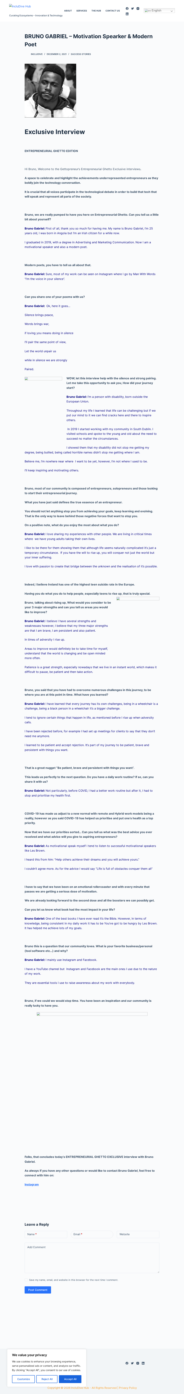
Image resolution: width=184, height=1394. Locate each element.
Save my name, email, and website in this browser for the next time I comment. (73, 1279)
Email (77, 1234)
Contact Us (112, 10)
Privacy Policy (128, 1388)
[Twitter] (132, 8)
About (68, 10)
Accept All (70, 1379)
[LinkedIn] (127, 14)
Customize (23, 1379)
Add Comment (36, 1247)
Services (81, 10)
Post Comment (37, 1290)
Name (32, 1234)
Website (124, 1234)
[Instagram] (138, 8)
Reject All (47, 1379)
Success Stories (81, 54)
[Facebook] (127, 8)
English (156, 10)
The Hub (96, 10)
